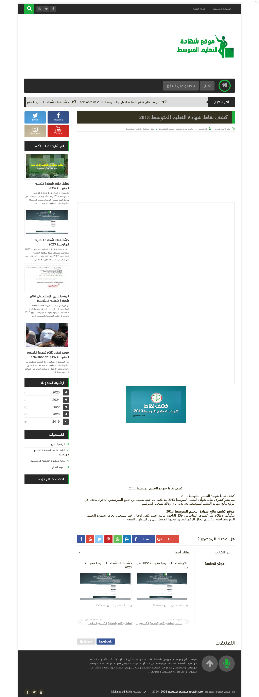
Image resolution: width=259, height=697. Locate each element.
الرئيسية (202, 128)
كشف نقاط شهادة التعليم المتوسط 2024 (58, 102)
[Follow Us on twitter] (34, 692)
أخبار (207, 85)
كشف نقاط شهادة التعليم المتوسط (176, 128)
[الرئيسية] (225, 86)
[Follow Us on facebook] (27, 692)
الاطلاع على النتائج (181, 85)
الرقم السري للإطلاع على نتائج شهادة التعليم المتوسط (49, 298)
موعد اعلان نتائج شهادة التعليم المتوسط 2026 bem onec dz (136, 102)
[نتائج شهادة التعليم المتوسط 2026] (205, 57)
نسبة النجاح (58, 467)
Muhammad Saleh (121, 692)
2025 (56, 392)
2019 (56, 421)
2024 (56, 400)
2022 (56, 407)
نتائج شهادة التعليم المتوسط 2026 (182, 692)
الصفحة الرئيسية (222, 9)
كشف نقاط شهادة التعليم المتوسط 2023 (52, 242)
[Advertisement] (98, 46)
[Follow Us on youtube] (41, 692)
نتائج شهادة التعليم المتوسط (140, 128)
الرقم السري (58, 444)
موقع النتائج (199, 9)
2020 (56, 414)
